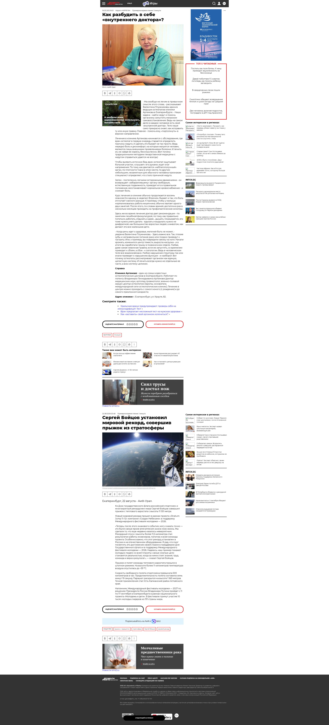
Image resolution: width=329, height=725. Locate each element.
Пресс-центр (153, 678)
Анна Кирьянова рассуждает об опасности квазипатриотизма (167, 354)
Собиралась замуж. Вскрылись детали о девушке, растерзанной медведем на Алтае (210, 445)
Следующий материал (144, 718)
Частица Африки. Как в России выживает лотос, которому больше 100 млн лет (211, 170)
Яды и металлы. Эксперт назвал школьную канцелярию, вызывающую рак (209, 429)
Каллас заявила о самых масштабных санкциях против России (211, 218)
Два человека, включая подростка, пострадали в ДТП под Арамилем (206, 112)
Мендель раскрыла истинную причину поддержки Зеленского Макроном (209, 477)
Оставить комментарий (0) (164, 324)
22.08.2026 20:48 (108, 414)
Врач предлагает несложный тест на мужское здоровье (151, 311)
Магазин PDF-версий (169, 678)
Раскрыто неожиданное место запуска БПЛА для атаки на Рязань (210, 192)
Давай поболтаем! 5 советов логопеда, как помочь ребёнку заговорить (206, 81)
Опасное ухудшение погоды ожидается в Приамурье (207, 510)
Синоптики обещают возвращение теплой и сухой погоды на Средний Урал (206, 101)
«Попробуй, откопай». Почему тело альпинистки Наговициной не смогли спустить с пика (211, 136)
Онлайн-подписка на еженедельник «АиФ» (197, 678)
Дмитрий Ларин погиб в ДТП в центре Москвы (208, 484)
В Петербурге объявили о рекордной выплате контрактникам (211, 493)
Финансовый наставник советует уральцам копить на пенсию (126, 363)
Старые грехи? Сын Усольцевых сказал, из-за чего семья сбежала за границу (211, 153)
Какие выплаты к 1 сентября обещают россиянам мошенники (211, 501)
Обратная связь (126, 681)
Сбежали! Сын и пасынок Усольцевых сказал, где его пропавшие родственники (212, 437)
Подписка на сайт (137, 678)
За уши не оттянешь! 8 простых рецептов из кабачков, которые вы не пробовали (212, 454)
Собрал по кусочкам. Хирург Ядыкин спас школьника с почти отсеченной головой (211, 420)
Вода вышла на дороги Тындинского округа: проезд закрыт (211, 184)
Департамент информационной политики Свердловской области (128, 488)
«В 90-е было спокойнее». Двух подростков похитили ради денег (210, 161)
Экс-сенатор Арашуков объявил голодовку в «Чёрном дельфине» (209, 209)
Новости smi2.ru (110, 406)
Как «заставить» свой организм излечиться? (144, 314)
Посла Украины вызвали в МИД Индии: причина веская (208, 201)
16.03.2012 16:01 (107, 10)
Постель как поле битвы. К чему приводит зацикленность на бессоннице (206, 71)
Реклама (123, 678)
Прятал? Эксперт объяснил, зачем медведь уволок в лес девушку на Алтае (210, 462)
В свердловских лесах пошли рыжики (206, 91)
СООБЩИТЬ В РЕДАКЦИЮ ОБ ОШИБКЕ (150, 681)
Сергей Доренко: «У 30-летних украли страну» (125, 371)
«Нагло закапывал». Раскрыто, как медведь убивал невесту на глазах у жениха (211, 128)
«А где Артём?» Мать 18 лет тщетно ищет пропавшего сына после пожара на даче (211, 145)
